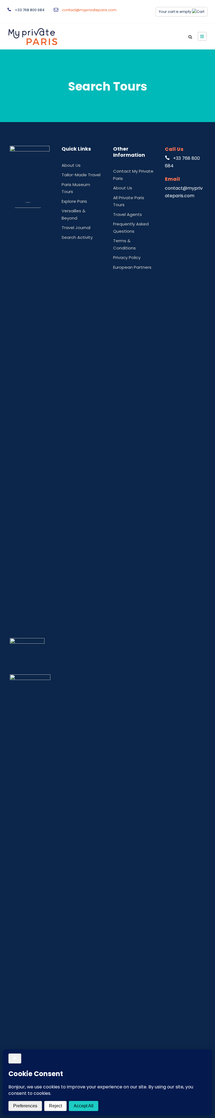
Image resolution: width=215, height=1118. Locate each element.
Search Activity (77, 237)
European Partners (132, 267)
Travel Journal (76, 227)
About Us (71, 165)
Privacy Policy (127, 257)
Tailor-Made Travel (81, 175)
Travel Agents (127, 214)
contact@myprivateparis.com (89, 10)
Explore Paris (74, 201)
